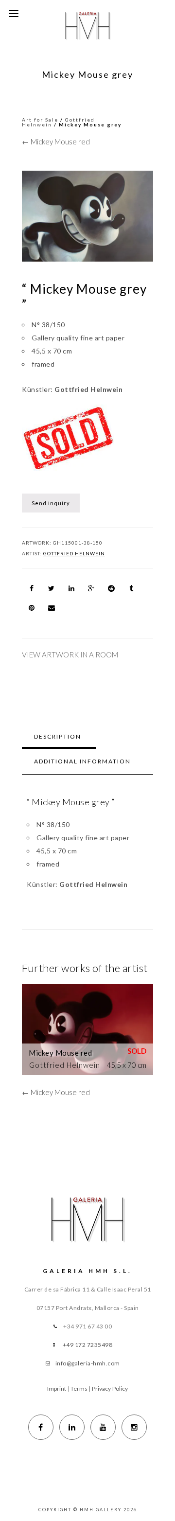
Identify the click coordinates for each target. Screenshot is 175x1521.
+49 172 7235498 (88, 1344)
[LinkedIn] (72, 1427)
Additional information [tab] (82, 761)
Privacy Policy (110, 1388)
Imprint (57, 1388)
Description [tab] (57, 736)
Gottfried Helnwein (74, 553)
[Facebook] (41, 1427)
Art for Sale (40, 120)
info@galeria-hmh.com (87, 1363)
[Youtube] (103, 1427)
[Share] (31, 588)
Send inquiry (51, 503)
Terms (79, 1388)
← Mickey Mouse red (56, 141)
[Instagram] (134, 1427)
